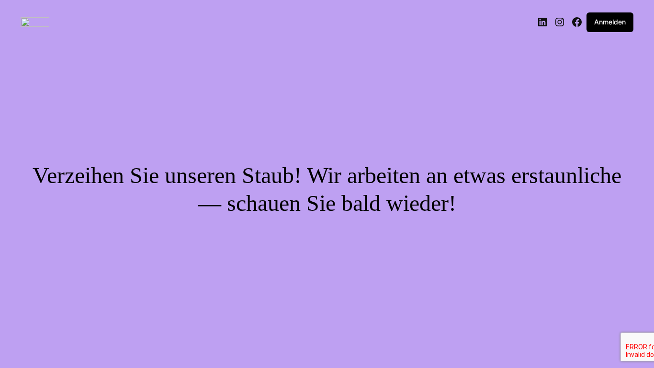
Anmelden (610, 22)
